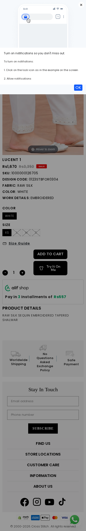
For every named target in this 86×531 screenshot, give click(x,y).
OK (78, 87)
